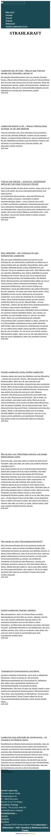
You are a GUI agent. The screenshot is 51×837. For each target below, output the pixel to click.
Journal (9, 18)
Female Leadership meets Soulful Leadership (22, 372)
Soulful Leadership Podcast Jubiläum (18, 610)
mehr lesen (4, 92)
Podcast (9, 21)
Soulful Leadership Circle (16, 26)
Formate (9, 15)
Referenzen (10, 24)
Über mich (10, 12)
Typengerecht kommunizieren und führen (20, 671)
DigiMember (31, 833)
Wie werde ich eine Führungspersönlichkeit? (22, 541)
